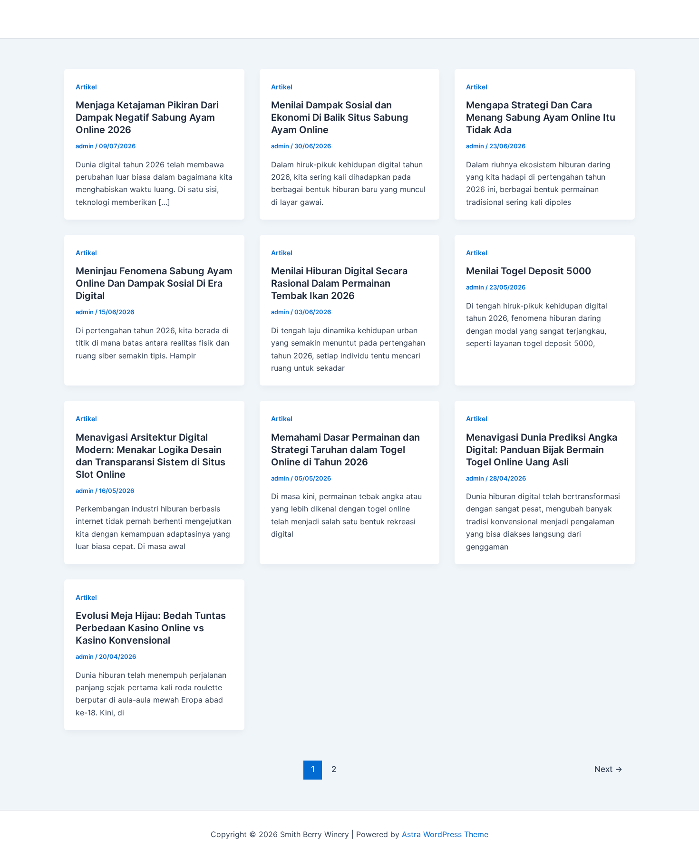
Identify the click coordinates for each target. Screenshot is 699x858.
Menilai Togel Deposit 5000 (528, 271)
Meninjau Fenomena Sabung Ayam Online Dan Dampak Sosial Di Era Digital (154, 283)
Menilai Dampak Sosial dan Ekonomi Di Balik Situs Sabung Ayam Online (339, 117)
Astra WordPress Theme (445, 834)
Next (608, 769)
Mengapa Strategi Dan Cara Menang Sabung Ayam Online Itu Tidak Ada (540, 117)
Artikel (86, 87)
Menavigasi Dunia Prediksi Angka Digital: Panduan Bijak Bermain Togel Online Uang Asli (541, 450)
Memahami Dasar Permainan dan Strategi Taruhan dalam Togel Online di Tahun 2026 (345, 450)
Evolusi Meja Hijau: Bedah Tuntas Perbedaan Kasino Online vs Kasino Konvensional (151, 628)
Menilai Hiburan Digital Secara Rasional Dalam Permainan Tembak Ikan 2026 (339, 283)
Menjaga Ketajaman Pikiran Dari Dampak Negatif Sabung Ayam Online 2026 (147, 117)
